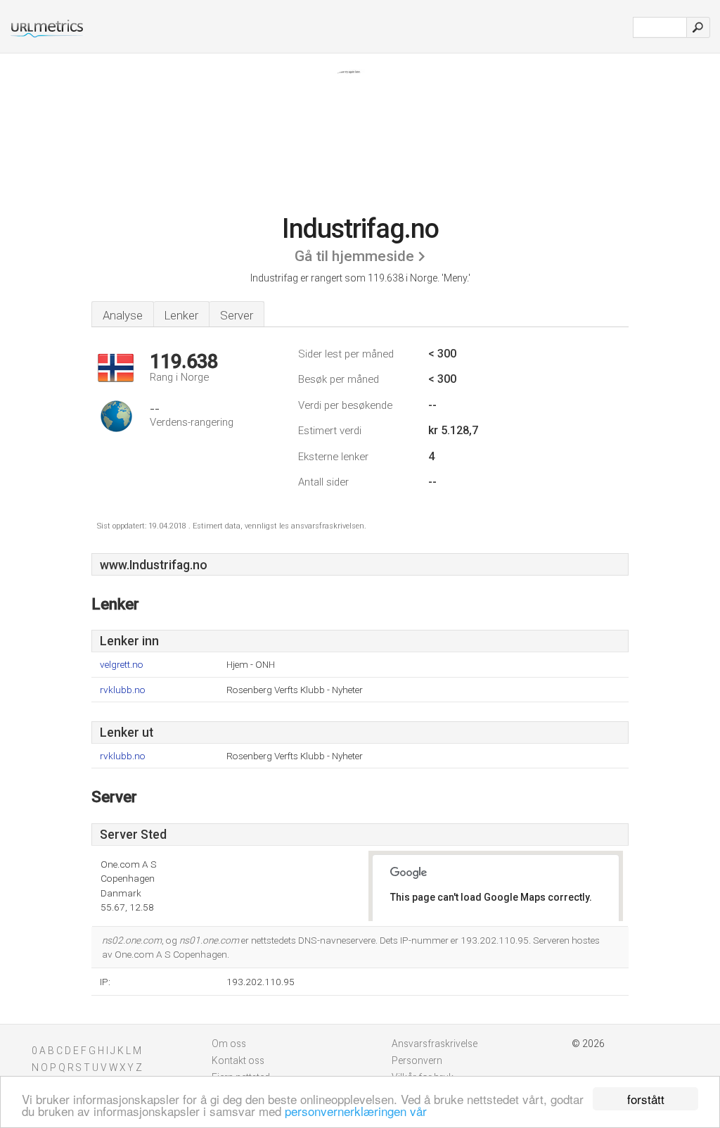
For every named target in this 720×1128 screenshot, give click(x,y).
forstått (645, 1099)
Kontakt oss (238, 1060)
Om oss (229, 1043)
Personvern (417, 1060)
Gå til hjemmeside (354, 256)
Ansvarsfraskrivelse (434, 1043)
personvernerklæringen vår (356, 1111)
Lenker (181, 315)
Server (236, 315)
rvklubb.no (123, 690)
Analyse (123, 315)
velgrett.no (121, 664)
